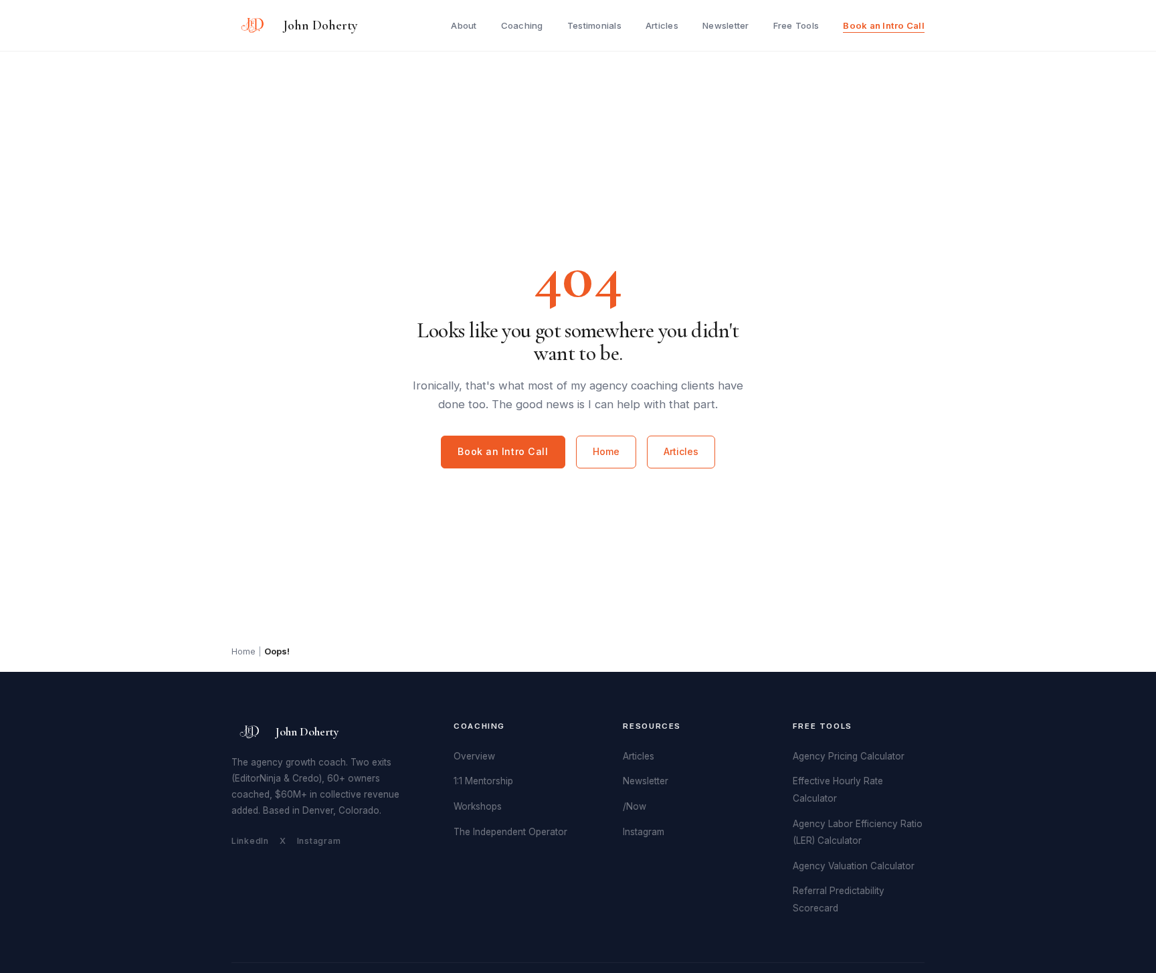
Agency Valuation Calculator (853, 866)
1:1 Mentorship (483, 781)
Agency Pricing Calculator (848, 756)
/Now (634, 806)
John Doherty (320, 25)
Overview (474, 756)
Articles (662, 25)
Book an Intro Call (884, 25)
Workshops (478, 806)
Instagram (319, 841)
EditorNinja (258, 778)
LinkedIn (250, 841)
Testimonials (594, 25)
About (463, 25)
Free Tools (796, 25)
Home (606, 451)
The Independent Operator (510, 831)
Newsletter (725, 25)
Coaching (522, 25)
